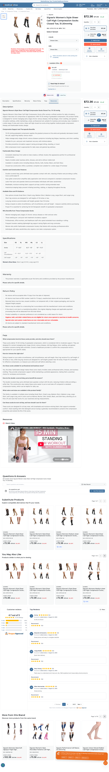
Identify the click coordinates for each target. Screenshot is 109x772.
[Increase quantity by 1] (98, 22)
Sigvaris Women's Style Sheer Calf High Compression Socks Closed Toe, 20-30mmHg (40, 535)
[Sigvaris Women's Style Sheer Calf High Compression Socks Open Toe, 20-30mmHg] (67, 571)
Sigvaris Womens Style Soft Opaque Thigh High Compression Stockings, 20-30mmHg (13, 750)
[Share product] (41, 19)
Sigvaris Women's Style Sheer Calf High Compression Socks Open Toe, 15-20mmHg (13, 535)
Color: (51, 37)
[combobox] (64, 40)
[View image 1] (4, 16)
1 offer (60, 546)
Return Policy (37, 101)
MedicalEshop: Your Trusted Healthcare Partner (54, 1)
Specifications (17, 101)
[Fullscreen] (41, 16)
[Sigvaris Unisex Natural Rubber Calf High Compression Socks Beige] (94, 732)
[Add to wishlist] (41, 23)
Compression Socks (25, 11)
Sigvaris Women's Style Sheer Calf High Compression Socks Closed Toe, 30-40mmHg (93, 535)
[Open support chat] (105, 763)
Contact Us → (52, 89)
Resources (54, 101)
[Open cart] (105, 5)
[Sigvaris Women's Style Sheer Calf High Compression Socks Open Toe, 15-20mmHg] (14, 516)
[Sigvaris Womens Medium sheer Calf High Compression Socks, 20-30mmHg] (67, 516)
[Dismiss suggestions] (105, 754)
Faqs (45, 101)
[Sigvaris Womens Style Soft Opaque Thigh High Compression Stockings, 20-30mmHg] (14, 732)
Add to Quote (96, 44)
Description (5, 101)
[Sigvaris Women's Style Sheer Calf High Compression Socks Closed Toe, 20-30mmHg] (41, 516)
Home (2, 11)
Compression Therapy (12, 11)
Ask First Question (98, 491)
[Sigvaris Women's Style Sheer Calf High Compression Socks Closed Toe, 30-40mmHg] (94, 516)
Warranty (27, 101)
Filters (103, 609)
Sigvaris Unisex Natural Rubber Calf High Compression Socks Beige (93, 749)
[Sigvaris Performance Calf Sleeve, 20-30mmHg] (67, 732)
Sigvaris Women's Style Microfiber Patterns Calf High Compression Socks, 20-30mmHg (40, 750)
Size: (50, 46)
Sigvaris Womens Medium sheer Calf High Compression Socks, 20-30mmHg (67, 535)
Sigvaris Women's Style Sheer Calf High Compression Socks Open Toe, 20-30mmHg (66, 590)
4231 (74, 704)
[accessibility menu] (3, 765)
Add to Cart (96, 40)
